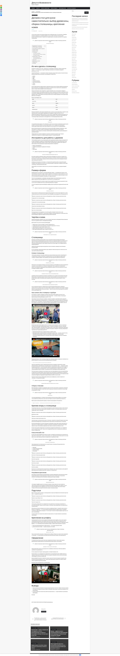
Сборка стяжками (37, 55)
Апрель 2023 (74, 50)
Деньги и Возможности (41, 3)
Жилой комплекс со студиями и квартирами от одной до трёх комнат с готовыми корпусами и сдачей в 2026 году (80, 19)
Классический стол (37, 57)
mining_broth (33, 636)
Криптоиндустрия (62, 8)
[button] (44, 46)
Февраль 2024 (74, 45)
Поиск (87, 12)
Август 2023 (74, 47)
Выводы (34, 63)
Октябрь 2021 (74, 67)
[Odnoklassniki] (1, 6)
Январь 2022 (74, 62)
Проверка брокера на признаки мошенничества (80, 22)
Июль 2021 (74, 72)
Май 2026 (73, 35)
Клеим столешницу (37, 53)
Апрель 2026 (74, 37)
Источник (33, 594)
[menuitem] (33, 8)
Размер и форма (35, 49)
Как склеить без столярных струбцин (39, 54)
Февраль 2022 (74, 60)
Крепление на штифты (36, 60)
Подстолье (34, 59)
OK (80, 654)
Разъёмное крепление (37, 58)
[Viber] (1, 10)
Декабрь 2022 (74, 52)
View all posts (44, 611)
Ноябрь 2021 (74, 65)
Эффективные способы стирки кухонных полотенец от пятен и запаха (39, 646)
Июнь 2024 (74, 40)
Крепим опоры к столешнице (37, 56)
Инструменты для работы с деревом (39, 48)
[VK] (1, 11)
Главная (33, 8)
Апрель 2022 (74, 57)
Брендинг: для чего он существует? (78, 28)
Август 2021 (74, 70)
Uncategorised (38, 11)
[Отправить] (1, 15)
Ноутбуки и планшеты (71, 8)
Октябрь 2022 (74, 55)
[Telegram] (1, 13)
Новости (38, 8)
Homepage (33, 11)
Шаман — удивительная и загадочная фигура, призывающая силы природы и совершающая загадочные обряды (59, 633)
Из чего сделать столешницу (37, 47)
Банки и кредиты (54, 8)
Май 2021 (73, 75)
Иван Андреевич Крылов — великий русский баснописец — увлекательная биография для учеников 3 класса (58, 645)
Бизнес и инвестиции (45, 8)
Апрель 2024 (74, 42)
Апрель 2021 (74, 77)
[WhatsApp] (1, 8)
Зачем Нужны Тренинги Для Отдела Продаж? (79, 27)
